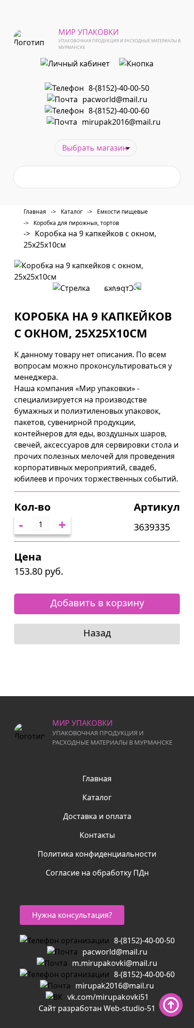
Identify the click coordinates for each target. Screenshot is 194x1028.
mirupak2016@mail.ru (121, 122)
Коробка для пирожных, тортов (71, 223)
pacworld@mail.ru (114, 99)
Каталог (66, 212)
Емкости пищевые (117, 212)
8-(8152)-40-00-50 (119, 88)
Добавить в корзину (97, 602)
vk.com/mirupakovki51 (108, 997)
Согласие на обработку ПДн (97, 872)
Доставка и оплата (97, 816)
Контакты (97, 835)
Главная (35, 212)
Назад (97, 632)
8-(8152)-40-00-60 (119, 110)
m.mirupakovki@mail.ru (114, 963)
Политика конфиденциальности (97, 854)
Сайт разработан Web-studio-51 (97, 1008)
